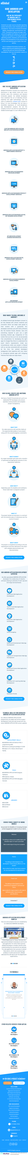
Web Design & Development (14, 1092)
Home (3, 1140)
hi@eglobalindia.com (15, 1130)
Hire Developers (14, 1140)
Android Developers (14, 1112)
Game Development (14, 1100)
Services (7, 1140)
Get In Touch (7, 1083)
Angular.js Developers (14, 1118)
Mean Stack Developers (14, 1110)
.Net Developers (14, 1116)
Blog (20, 1140)
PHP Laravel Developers (14, 1106)
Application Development (14, 1090)
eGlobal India (16, 101)
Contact (24, 1140)
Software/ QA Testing (14, 1096)
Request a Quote (19, 1083)
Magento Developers (14, 1108)
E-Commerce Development (14, 1098)
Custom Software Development (14, 1088)
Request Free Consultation (14, 72)
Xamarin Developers (14, 1114)
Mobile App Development (14, 1094)
